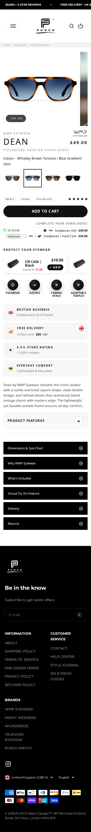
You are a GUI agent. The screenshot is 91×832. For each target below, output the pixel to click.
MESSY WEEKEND (20, 717)
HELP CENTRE (62, 656)
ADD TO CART (45, 211)
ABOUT (11, 643)
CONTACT (58, 648)
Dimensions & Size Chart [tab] (25, 448)
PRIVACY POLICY (19, 676)
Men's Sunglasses (40, 45)
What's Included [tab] (19, 478)
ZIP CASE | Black (33, 263)
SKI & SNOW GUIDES (61, 676)
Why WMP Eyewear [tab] (22, 463)
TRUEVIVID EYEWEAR (14, 737)
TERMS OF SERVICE (22, 659)
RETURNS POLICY (20, 685)
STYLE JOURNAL (64, 665)
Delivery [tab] (13, 508)
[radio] (12, 178)
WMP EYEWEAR (19, 709)
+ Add (55, 267)
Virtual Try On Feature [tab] (23, 493)
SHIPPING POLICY (20, 651)
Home (7, 45)
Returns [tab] (13, 523)
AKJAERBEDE (16, 726)
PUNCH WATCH (18, 748)
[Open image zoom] (40, 89)
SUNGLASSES (20, 45)
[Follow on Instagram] (8, 764)
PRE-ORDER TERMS (22, 668)
